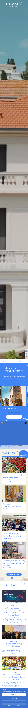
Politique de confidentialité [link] (14, 705)
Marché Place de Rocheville (12, 536)
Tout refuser (14, 698)
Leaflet (1, 445)
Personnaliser (13, 702)
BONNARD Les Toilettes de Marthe (12, 507)
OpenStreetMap (8, 445)
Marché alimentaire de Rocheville (10, 478)
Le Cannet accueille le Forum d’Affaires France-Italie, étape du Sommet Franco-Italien (14, 611)
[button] (8, 412)
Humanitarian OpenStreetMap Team (7, 446)
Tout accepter (14, 694)
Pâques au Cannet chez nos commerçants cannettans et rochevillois (14, 677)
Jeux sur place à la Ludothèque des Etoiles (13, 564)
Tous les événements (14, 574)
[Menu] (24, 361)
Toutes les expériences (14, 417)
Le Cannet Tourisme (14, 4)
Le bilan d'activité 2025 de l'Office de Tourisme (14, 645)
